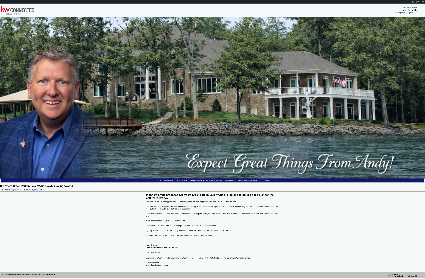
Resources (229, 180)
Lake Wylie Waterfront (154, 247)
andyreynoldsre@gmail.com (406, 13)
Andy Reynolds (152, 245)
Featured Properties (214, 180)
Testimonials (181, 180)
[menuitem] (423, 2)
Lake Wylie (216, 194)
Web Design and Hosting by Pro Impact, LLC (402, 276)
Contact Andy (265, 180)
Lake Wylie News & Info (246, 180)
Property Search (196, 180)
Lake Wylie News (153, 252)
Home (159, 180)
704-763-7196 (409, 7)
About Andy (168, 180)
